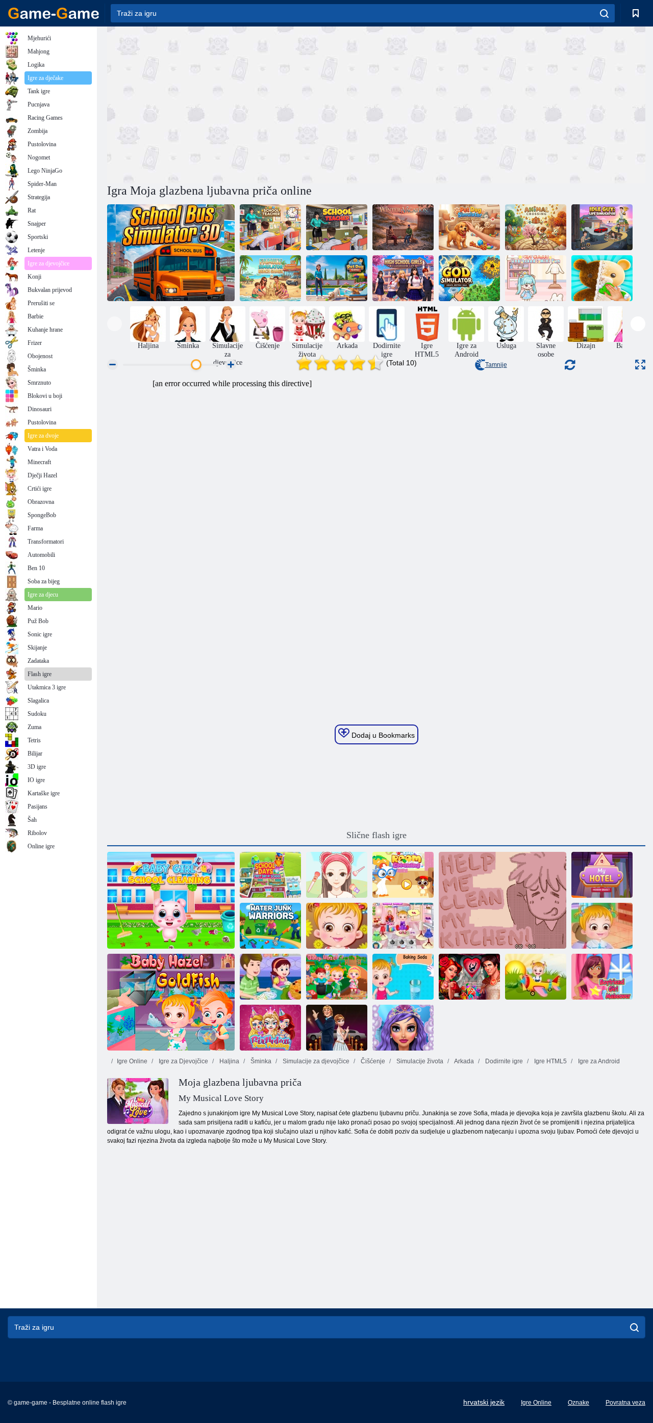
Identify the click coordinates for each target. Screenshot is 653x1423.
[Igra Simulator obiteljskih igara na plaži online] (270, 278)
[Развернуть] (640, 364)
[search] (604, 13)
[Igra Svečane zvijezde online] (336, 1028)
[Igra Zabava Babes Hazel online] (336, 926)
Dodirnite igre (503, 1061)
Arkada (463, 1061)
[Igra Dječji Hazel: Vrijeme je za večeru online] (535, 977)
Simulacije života (419, 1061)
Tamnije (496, 364)
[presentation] (114, 323)
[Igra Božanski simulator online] (469, 278)
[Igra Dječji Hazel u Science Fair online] (403, 977)
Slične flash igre (376, 835)
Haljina (228, 1061)
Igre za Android (598, 1061)
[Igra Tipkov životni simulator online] (602, 227)
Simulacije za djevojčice (315, 1061)
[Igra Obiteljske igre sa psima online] (336, 278)
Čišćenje (372, 1061)
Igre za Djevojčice (182, 1061)
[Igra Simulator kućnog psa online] (469, 227)
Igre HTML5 (550, 1061)
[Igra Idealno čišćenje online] (602, 278)
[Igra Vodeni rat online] (270, 926)
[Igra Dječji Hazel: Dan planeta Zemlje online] (336, 977)
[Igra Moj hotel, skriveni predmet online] (602, 875)
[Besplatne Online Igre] (53, 13)
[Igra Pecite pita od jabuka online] (270, 977)
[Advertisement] (242, 103)
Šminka (260, 1061)
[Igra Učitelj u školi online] (270, 227)
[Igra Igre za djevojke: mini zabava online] (535, 278)
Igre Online (132, 1061)
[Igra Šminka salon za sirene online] (403, 1028)
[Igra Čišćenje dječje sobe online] (403, 875)
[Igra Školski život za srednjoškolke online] (403, 278)
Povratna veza (625, 1402)
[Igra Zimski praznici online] (403, 227)
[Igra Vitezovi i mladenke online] (469, 977)
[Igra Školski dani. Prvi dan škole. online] (270, 875)
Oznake (578, 1402)
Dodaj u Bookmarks (382, 735)
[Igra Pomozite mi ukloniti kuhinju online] (502, 900)
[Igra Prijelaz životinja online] (535, 227)
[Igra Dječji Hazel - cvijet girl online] (403, 926)
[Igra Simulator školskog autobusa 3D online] (171, 252)
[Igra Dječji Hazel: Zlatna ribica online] (171, 1002)
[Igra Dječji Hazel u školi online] (602, 926)
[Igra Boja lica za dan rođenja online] (270, 1028)
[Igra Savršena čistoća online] (336, 875)
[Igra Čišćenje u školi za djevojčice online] (171, 900)
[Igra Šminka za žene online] (602, 977)
